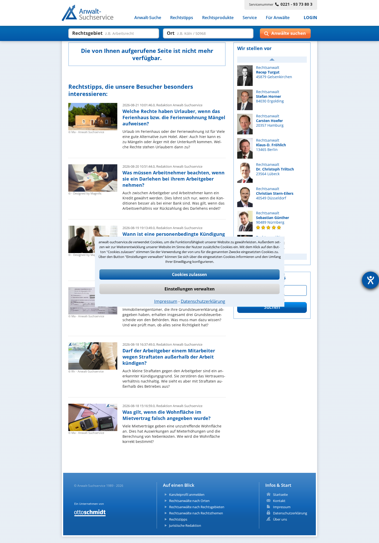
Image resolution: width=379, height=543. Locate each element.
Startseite (280, 494)
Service (250, 17)
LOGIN (310, 17)
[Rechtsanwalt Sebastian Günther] (272, 227)
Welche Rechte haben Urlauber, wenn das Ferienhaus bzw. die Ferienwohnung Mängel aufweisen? (173, 117)
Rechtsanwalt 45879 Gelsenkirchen (274, 72)
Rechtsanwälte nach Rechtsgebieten (196, 507)
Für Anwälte (278, 17)
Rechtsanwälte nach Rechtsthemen (196, 513)
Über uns (280, 519)
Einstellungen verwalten (189, 289)
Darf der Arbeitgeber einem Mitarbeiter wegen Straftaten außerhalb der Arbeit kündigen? (168, 356)
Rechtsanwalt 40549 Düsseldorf (274, 193)
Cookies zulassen (189, 274)
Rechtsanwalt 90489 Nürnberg (272, 218)
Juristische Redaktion (185, 525)
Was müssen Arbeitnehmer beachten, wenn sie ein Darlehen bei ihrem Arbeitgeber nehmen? (173, 178)
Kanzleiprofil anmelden (186, 494)
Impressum (165, 301)
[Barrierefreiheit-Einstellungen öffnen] (370, 280)
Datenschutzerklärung (203, 301)
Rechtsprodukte (218, 17)
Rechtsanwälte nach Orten (189, 501)
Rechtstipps (181, 17)
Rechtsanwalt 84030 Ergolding (270, 96)
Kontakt (279, 500)
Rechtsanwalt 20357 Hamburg (270, 121)
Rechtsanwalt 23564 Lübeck (275, 169)
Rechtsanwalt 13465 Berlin (271, 145)
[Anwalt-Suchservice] (90, 14)
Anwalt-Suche (147, 17)
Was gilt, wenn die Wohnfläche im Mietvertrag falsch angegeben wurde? (166, 415)
